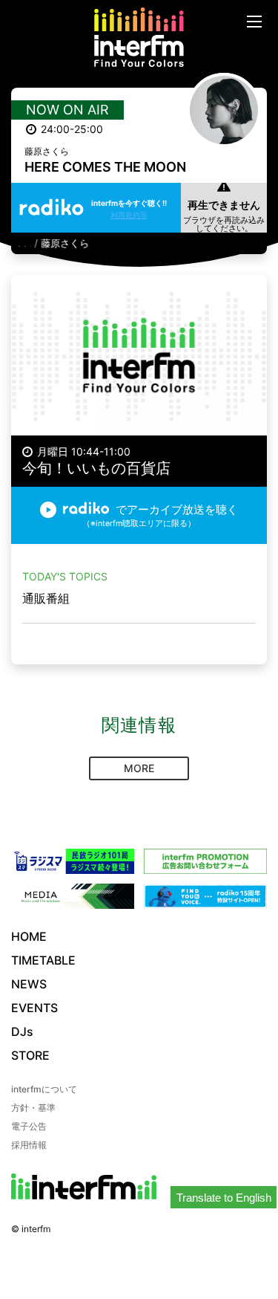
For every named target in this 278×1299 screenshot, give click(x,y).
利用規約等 (129, 214)
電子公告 (29, 1126)
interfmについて (44, 1089)
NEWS (29, 983)
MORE (139, 768)
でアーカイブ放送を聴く (160, 515)
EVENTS (34, 1007)
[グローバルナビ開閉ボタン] (254, 21)
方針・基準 (33, 1107)
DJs (22, 1031)
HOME (29, 936)
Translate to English (223, 1197)
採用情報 (29, 1144)
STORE (30, 1055)
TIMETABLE (43, 960)
